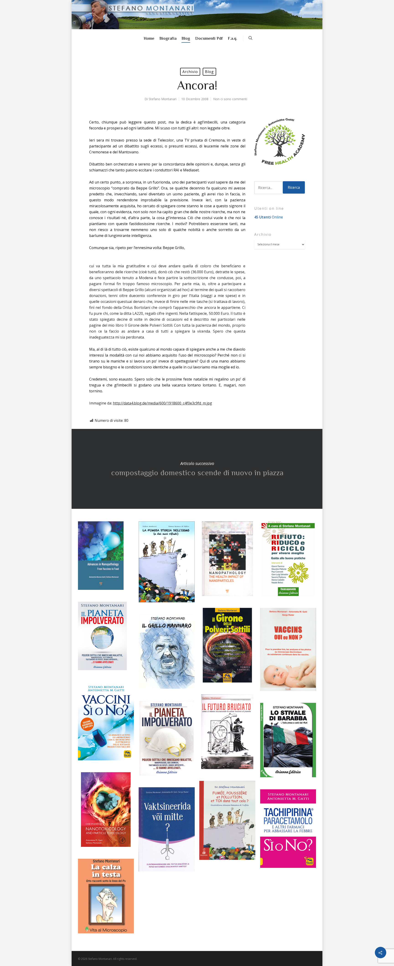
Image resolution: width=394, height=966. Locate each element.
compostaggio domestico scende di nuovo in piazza (197, 469)
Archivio (190, 71)
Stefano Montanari (162, 99)
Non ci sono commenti (230, 99)
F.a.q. (232, 38)
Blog (185, 38)
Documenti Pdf (209, 38)
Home (149, 38)
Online (268, 217)
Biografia (167, 38)
